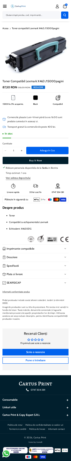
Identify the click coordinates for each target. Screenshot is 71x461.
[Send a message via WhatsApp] (6, 453)
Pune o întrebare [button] (35, 360)
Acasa (5, 28)
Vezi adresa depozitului (18, 177)
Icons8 (39, 442)
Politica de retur (15, 425)
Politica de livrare (37, 429)
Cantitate (7, 143)
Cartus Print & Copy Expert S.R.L (21, 414)
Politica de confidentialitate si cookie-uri (44, 425)
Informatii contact (56, 429)
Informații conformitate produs (16, 291)
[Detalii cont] (57, 6)
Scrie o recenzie (35, 352)
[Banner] (48, 238)
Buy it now (35, 160)
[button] (4, 6)
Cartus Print (40, 437)
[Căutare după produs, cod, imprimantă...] (64, 15)
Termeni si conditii (17, 429)
